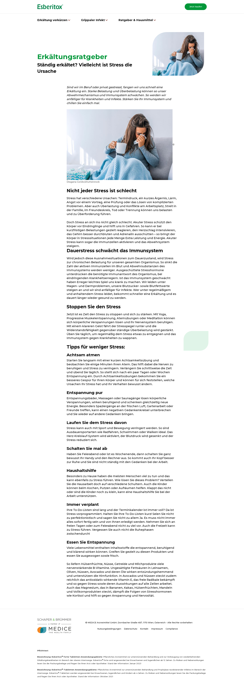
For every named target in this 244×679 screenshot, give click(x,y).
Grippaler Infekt (93, 20)
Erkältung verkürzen (52, 20)
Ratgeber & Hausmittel (135, 20)
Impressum (157, 629)
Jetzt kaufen (195, 6)
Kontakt (144, 629)
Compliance (172, 629)
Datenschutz (130, 629)
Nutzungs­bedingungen (109, 629)
